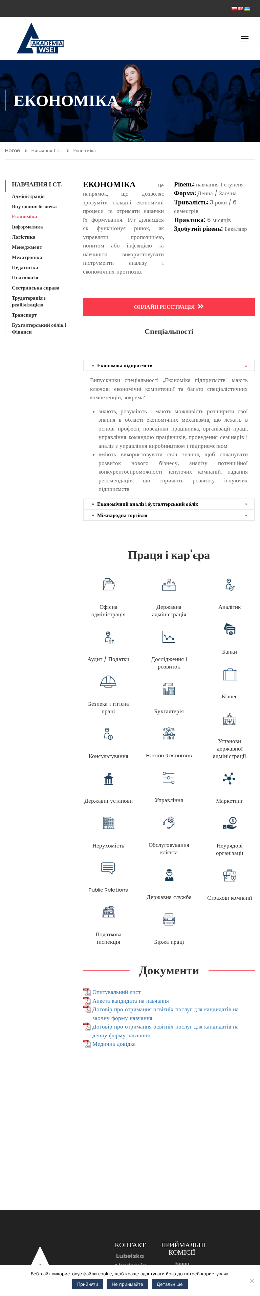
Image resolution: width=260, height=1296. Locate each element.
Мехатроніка (27, 257)
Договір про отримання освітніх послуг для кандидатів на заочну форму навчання (165, 1013)
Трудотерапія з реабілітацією (29, 301)
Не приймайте (127, 1284)
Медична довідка (114, 1044)
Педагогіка (25, 267)
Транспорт (24, 315)
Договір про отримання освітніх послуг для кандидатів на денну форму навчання (165, 1030)
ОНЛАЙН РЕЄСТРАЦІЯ (164, 307)
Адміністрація (28, 196)
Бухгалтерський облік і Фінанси (39, 328)
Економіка (24, 216)
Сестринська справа (36, 287)
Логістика (24, 237)
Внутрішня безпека (34, 206)
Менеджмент (27, 247)
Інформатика (27, 226)
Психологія (25, 277)
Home (12, 150)
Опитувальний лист (116, 992)
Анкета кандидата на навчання (130, 1001)
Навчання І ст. (46, 150)
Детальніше (170, 1284)
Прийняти (87, 1284)
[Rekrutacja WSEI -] (40, 38)
